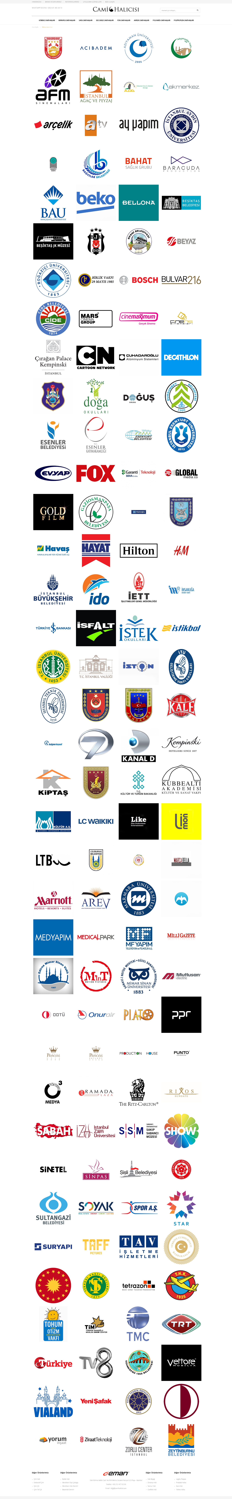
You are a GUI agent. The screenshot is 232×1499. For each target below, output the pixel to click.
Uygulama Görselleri (92, 2)
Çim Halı (37, 1479)
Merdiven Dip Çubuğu (70, 1482)
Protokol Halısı (181, 1482)
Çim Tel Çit (38, 1489)
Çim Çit (36, 1486)
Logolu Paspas (181, 1479)
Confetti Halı (152, 1489)
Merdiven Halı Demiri (70, 1486)
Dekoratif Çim (39, 1482)
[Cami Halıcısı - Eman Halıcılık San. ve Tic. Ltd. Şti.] (116, 8)
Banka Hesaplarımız (53, 2)
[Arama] (197, 10)
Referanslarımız (72, 2)
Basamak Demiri (68, 1489)
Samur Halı (152, 1486)
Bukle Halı (66, 1479)
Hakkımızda (36, 2)
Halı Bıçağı (151, 1479)
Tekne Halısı (180, 1489)
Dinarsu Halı (152, 1482)
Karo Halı (179, 1486)
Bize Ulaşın (110, 2)
